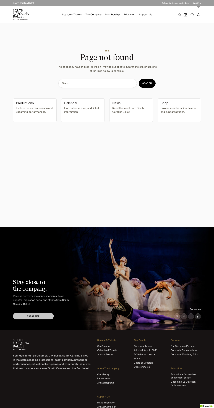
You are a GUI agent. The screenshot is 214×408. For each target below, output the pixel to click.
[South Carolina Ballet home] (21, 344)
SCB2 (137, 359)
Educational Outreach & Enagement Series (183, 376)
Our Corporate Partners (183, 346)
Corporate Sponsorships (184, 350)
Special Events (105, 354)
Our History (103, 374)
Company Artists (143, 346)
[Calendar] (185, 14)
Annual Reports (105, 383)
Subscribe (33, 316)
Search (147, 83)
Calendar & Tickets (107, 350)
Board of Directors (143, 363)
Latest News (104, 379)
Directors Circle (142, 367)
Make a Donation (106, 403)
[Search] (179, 14)
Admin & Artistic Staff (145, 350)
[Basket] (192, 14)
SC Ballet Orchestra (144, 354)
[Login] (198, 14)
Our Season (103, 346)
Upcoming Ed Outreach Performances (183, 383)
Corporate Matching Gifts (184, 354)
